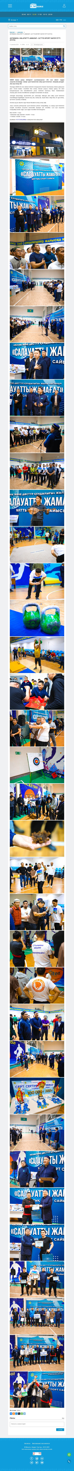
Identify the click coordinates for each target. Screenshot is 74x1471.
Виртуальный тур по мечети (41, 1443)
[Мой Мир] (16, 1413)
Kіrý (63, 1418)
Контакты (27, 1443)
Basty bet (12, 32)
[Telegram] (24, 1413)
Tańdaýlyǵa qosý (38, 44)
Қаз (57, 20)
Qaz (64, 20)
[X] (19, 1413)
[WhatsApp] (22, 1413)
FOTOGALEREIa (21, 119)
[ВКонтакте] (11, 1413)
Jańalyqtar (20, 32)
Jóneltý (60, 1429)
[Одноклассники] (14, 1413)
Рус (61, 20)
